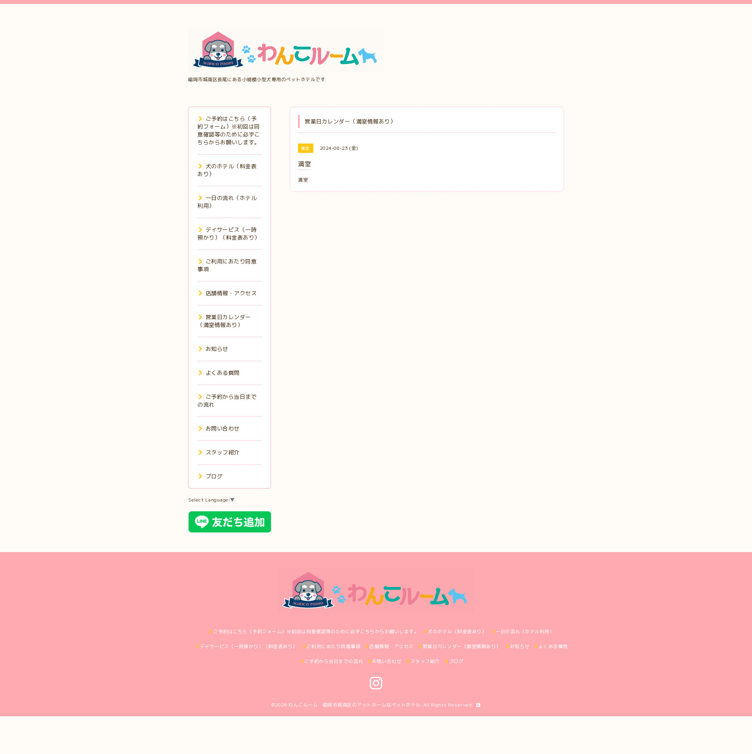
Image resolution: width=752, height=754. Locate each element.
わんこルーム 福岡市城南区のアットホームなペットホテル (354, 704)
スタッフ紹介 (223, 452)
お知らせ (217, 348)
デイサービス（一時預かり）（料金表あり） (228, 233)
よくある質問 (223, 372)
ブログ (214, 476)
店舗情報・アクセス (231, 293)
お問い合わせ (223, 428)
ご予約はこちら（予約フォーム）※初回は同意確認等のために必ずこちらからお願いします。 (228, 130)
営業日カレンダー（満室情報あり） (224, 321)
